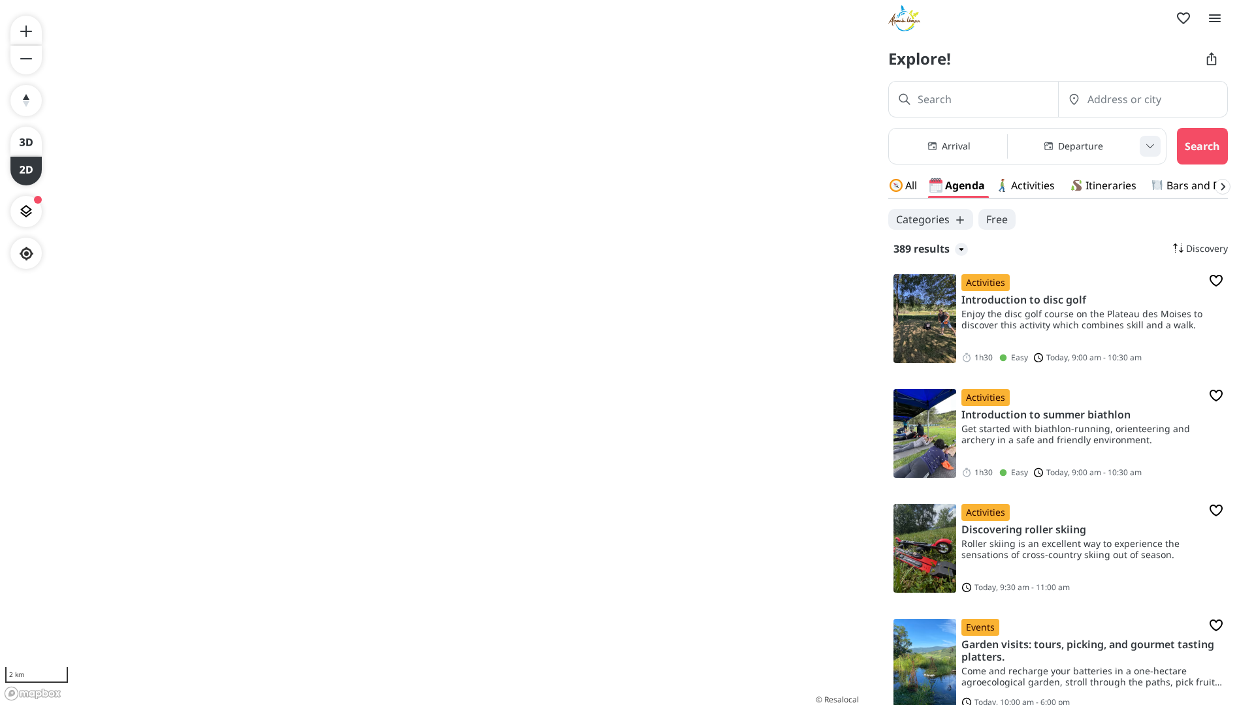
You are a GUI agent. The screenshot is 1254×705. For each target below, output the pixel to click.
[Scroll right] (1222, 187)
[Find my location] (26, 253)
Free (997, 219)
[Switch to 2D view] (26, 171)
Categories (923, 219)
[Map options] (26, 211)
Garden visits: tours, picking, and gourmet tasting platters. (1087, 650)
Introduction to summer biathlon (1046, 415)
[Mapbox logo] (32, 693)
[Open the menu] (1215, 18)
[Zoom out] (26, 60)
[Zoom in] (26, 30)
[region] (431, 352)
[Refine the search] (1150, 146)
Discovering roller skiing (1023, 530)
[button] (1027, 146)
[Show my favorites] (1183, 18)
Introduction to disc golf (1023, 300)
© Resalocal (837, 699)
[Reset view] (26, 100)
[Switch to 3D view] (26, 141)
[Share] (1211, 58)
